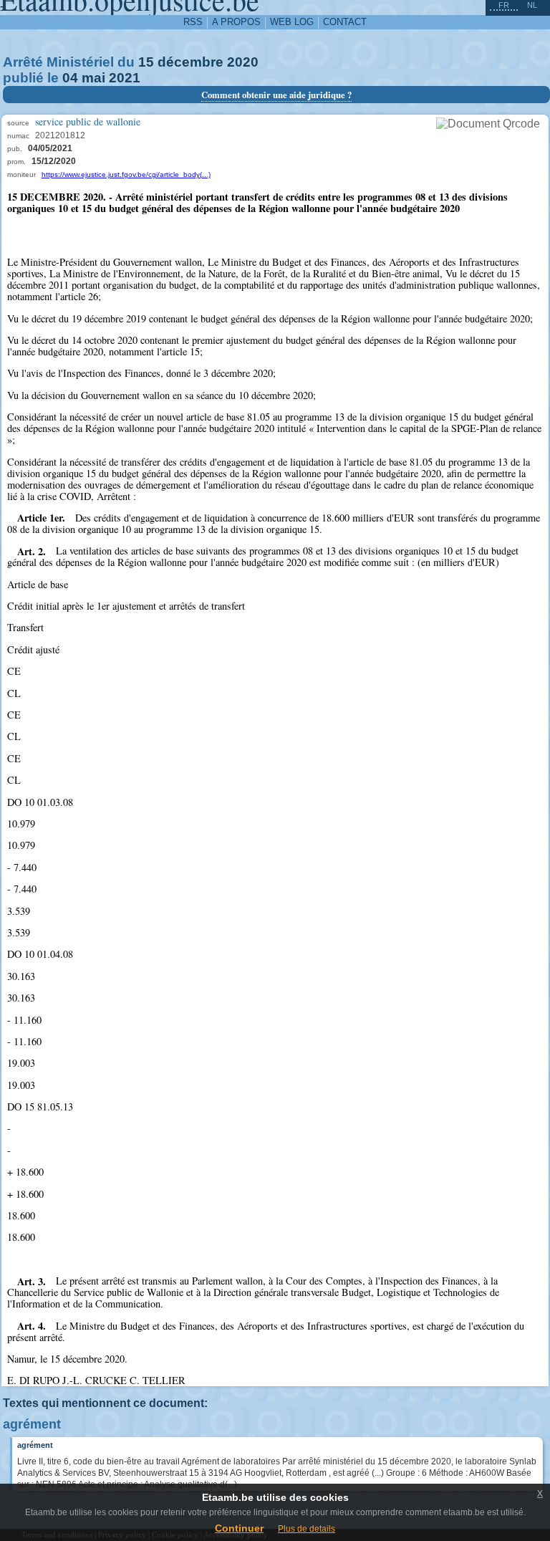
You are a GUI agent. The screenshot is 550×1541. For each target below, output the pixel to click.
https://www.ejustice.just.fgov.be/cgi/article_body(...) (126, 174)
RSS (193, 21)
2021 (124, 77)
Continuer (239, 1528)
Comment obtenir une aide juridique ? (276, 94)
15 (146, 61)
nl (532, 5)
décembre (190, 61)
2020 (243, 61)
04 (70, 77)
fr (503, 5)
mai (93, 77)
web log (292, 21)
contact (345, 21)
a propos (236, 21)
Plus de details (306, 1529)
